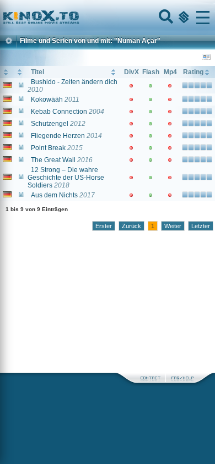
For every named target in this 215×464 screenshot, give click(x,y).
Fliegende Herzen (58, 136)
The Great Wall (53, 160)
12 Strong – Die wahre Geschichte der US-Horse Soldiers (66, 177)
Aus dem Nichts (54, 195)
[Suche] (165, 17)
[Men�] (202, 17)
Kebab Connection (59, 111)
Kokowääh (47, 99)
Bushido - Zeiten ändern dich (74, 82)
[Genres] (182, 17)
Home (78, 17)
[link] (107, 17)
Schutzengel (49, 124)
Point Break (48, 148)
